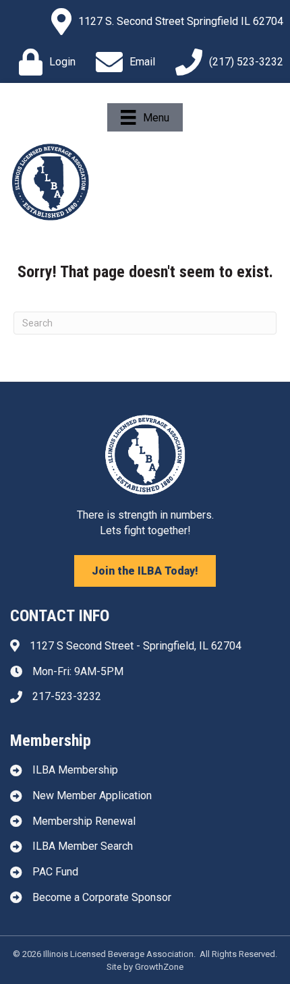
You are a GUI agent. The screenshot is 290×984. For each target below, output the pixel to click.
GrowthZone (159, 967)
